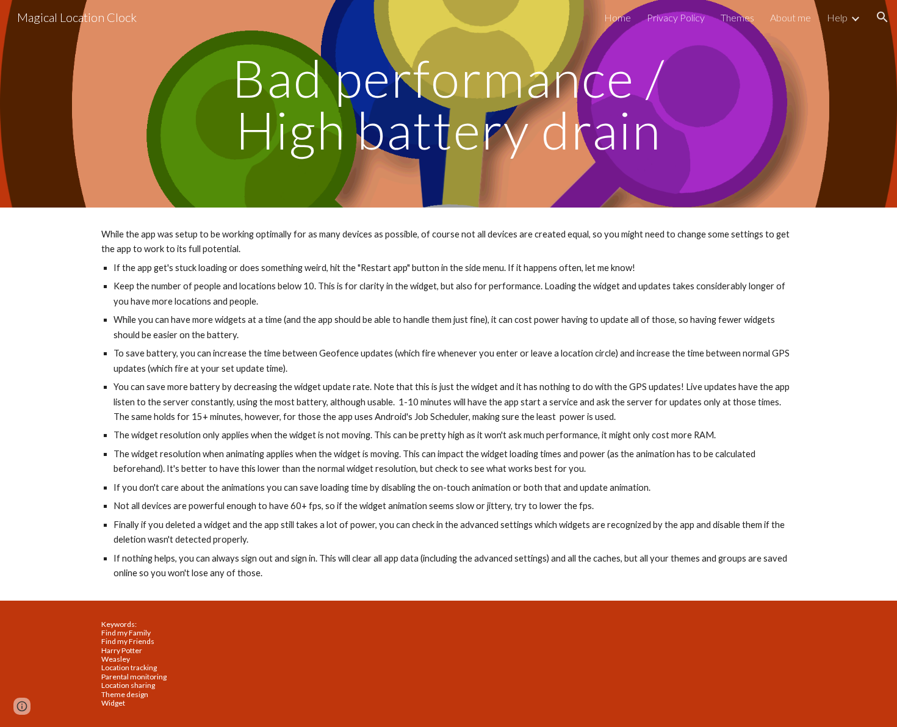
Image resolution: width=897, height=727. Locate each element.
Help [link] (837, 17)
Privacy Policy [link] (676, 17)
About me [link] (790, 17)
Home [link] (617, 17)
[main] (448, 104)
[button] (882, 17)
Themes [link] (737, 17)
